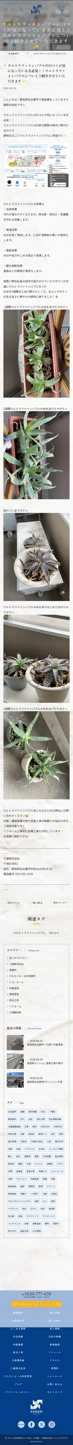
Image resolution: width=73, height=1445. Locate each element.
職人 (10, 1156)
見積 (53, 1178)
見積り (23, 1193)
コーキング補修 (56, 1148)
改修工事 (12, 1134)
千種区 (52, 1111)
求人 (22, 1119)
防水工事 (14, 1000)
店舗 (22, 1111)
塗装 (20, 1216)
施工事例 (59, 1156)
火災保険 (37, 1231)
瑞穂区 (50, 1163)
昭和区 (32, 1134)
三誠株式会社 (16, 964)
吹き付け (12, 1231)
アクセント (13, 1208)
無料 (35, 1126)
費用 (47, 1223)
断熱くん (43, 1134)
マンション (21, 1178)
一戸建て (35, 1193)
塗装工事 (30, 1171)
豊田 (37, 1156)
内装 (22, 1134)
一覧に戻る (36, 902)
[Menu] (66, 11)
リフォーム (15, 1006)
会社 (31, 1119)
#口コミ (54, 933)
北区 (53, 1134)
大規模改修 (15, 1012)
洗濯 (45, 1193)
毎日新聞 (33, 1111)
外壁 (10, 1171)
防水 (24, 1208)
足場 (26, 1223)
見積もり (43, 1171)
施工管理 (12, 1141)
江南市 (23, 1141)
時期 (45, 1178)
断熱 (41, 1186)
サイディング (49, 1216)
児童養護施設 (14, 1126)
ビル (45, 1201)
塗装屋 (19, 1171)
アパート (51, 1186)
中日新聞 (47, 1156)
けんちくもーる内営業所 (22, 976)
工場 (28, 1163)
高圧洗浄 (24, 1231)
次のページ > (60, 902)
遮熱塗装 (37, 1223)
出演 (18, 1148)
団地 (61, 1134)
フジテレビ (29, 1148)
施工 (18, 1156)
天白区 (42, 1148)
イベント (39, 1163)
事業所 (12, 970)
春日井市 (59, 1141)
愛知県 (52, 1208)
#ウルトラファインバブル (29, 933)
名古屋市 (12, 1111)
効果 (10, 1148)
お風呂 (54, 1193)
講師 (20, 1163)
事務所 (32, 1186)
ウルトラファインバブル (19, 1201)
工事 (26, 1126)
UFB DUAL (45, 1126)
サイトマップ (54, 1392)
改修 (43, 1208)
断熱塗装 (12, 1193)
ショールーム (16, 982)
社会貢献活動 (55, 1119)
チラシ (60, 1163)
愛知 (53, 1201)
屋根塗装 (14, 994)
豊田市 (27, 1156)
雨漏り (56, 1223)
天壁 (10, 1178)
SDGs (43, 1111)
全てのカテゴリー (18, 957)
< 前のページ (13, 902)
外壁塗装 (14, 988)
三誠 (49, 1141)
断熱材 (11, 1163)
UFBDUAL (58, 1126)
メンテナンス (14, 1223)
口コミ (33, 1208)
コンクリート (32, 1216)
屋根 (22, 1186)
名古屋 (11, 1216)
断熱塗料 (12, 1119)
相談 (37, 1201)
